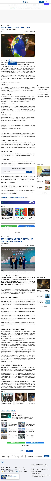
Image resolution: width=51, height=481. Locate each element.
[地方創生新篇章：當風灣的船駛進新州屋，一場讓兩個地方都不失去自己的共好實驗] (4, 436)
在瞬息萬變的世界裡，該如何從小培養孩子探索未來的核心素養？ (14, 197)
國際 (14, 5)
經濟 (7, 228)
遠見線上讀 (35, 5)
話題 (12, 5)
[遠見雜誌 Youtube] (18, 456)
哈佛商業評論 (38, 464)
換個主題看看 (44, 192)
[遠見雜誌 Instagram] (15, 456)
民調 (29, 5)
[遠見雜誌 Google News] (22, 456)
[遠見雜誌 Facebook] (12, 456)
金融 (17, 5)
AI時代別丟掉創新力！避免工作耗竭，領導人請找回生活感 (12, 430)
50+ (40, 466)
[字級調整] (12, 60)
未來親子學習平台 (34, 466)
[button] (33, 212)
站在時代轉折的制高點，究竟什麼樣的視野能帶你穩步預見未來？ (28, 8)
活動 (42, 5)
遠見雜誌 (32, 464)
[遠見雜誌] (25, 1)
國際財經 (3, 228)
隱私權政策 (38, 473)
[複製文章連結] (7, 60)
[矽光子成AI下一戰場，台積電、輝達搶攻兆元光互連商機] (21, 430)
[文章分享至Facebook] (4, 60)
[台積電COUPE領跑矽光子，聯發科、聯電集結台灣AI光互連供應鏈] (21, 436)
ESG (31, 5)
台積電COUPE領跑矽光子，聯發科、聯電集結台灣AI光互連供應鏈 (30, 436)
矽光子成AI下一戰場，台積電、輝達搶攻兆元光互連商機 (30, 430)
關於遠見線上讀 (8, 467)
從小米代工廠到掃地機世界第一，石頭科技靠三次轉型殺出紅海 (30, 425)
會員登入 (21, 450)
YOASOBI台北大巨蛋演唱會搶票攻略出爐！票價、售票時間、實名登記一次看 (12, 425)
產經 (24, 5)
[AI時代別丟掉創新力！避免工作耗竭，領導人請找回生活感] (4, 430)
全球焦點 (8, 25)
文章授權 (2, 469)
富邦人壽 (3, 410)
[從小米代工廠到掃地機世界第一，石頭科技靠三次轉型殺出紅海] (21, 424)
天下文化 (44, 464)
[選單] (1, 1)
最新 (9, 5)
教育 (26, 5)
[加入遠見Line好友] (8, 456)
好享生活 (9, 422)
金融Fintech (9, 236)
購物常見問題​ (8, 469)
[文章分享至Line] (2, 60)
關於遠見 (2, 467)
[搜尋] (49, 2)
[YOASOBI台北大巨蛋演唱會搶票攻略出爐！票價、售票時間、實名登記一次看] (4, 424)
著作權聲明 (33, 473)
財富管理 (7, 410)
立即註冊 (46, 456)
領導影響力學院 (45, 466)
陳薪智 (2, 245)
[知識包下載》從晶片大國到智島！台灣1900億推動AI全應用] (3, 477)
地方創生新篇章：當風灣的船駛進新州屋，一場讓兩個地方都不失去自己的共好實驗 (12, 436)
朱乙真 (2, 31)
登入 (9, 64)
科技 (21, 5)
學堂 (39, 5)
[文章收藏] (9, 60)
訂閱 (41, 1)
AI (19, 5)
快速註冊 (29, 450)
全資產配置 (13, 410)
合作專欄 (25, 471)
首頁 (1, 25)
